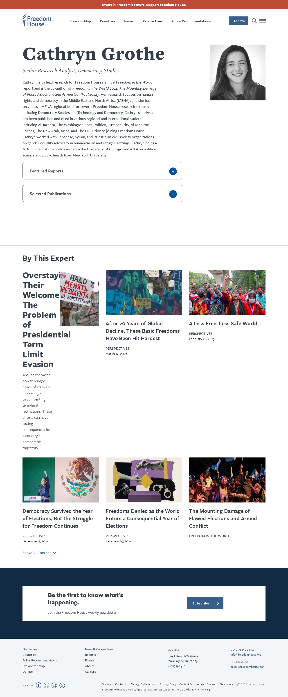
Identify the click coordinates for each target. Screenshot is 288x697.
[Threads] (62, 685)
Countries (107, 20)
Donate (239, 20)
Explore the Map (33, 665)
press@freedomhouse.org (247, 666)
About (89, 665)
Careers (90, 671)
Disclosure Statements (220, 684)
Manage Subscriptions (144, 684)
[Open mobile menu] (263, 21)
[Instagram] (54, 685)
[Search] (254, 20)
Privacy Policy (168, 684)
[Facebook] (38, 685)
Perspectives (152, 20)
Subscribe (201, 603)
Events (89, 660)
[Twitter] (46, 685)
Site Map (107, 684)
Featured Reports (46, 171)
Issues (129, 20)
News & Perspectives (99, 649)
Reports (90, 654)
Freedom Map (80, 20)
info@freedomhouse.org (246, 654)
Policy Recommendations (191, 20)
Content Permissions (191, 684)
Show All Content (37, 552)
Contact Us (121, 684)
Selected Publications (50, 193)
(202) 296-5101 (177, 666)
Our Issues (29, 649)
